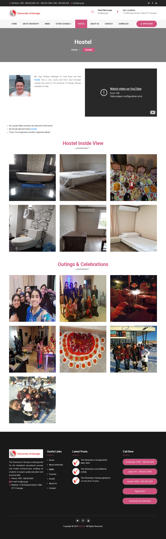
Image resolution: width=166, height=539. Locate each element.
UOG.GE (82, 526)
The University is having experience (95, 478)
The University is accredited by (94, 469)
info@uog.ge (78, 3)
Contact (109, 24)
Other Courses (63, 24)
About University (31, 24)
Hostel (81, 24)
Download (124, 24)
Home (14, 24)
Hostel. (37, 80)
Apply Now (148, 24)
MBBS (47, 24)
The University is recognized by (94, 460)
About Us (94, 24)
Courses (52, 474)
